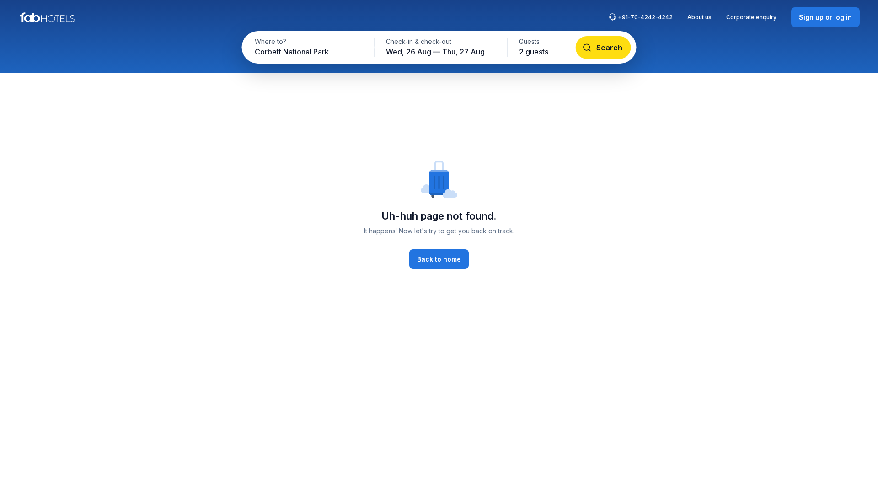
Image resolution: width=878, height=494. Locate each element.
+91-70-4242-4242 (645, 17)
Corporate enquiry (751, 17)
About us (699, 17)
